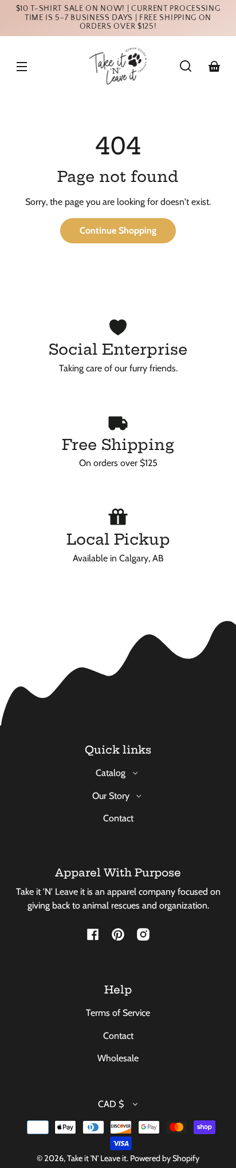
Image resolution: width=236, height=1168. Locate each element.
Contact (118, 818)
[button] (185, 66)
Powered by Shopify (164, 1158)
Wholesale (118, 1058)
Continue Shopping (118, 230)
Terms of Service (118, 1012)
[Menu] (21, 66)
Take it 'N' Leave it (97, 1158)
